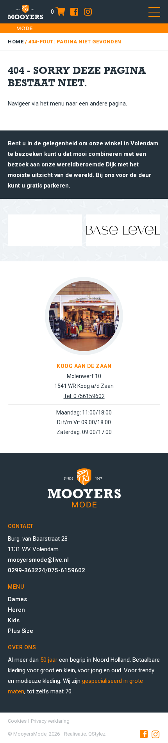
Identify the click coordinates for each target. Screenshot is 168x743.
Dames (17, 599)
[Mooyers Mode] (25, 12)
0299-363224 (26, 570)
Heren (16, 609)
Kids (14, 620)
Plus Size (20, 630)
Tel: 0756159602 (84, 396)
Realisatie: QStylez (84, 734)
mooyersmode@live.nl (38, 559)
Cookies (17, 721)
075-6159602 (66, 570)
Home (15, 42)
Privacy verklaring (50, 721)
